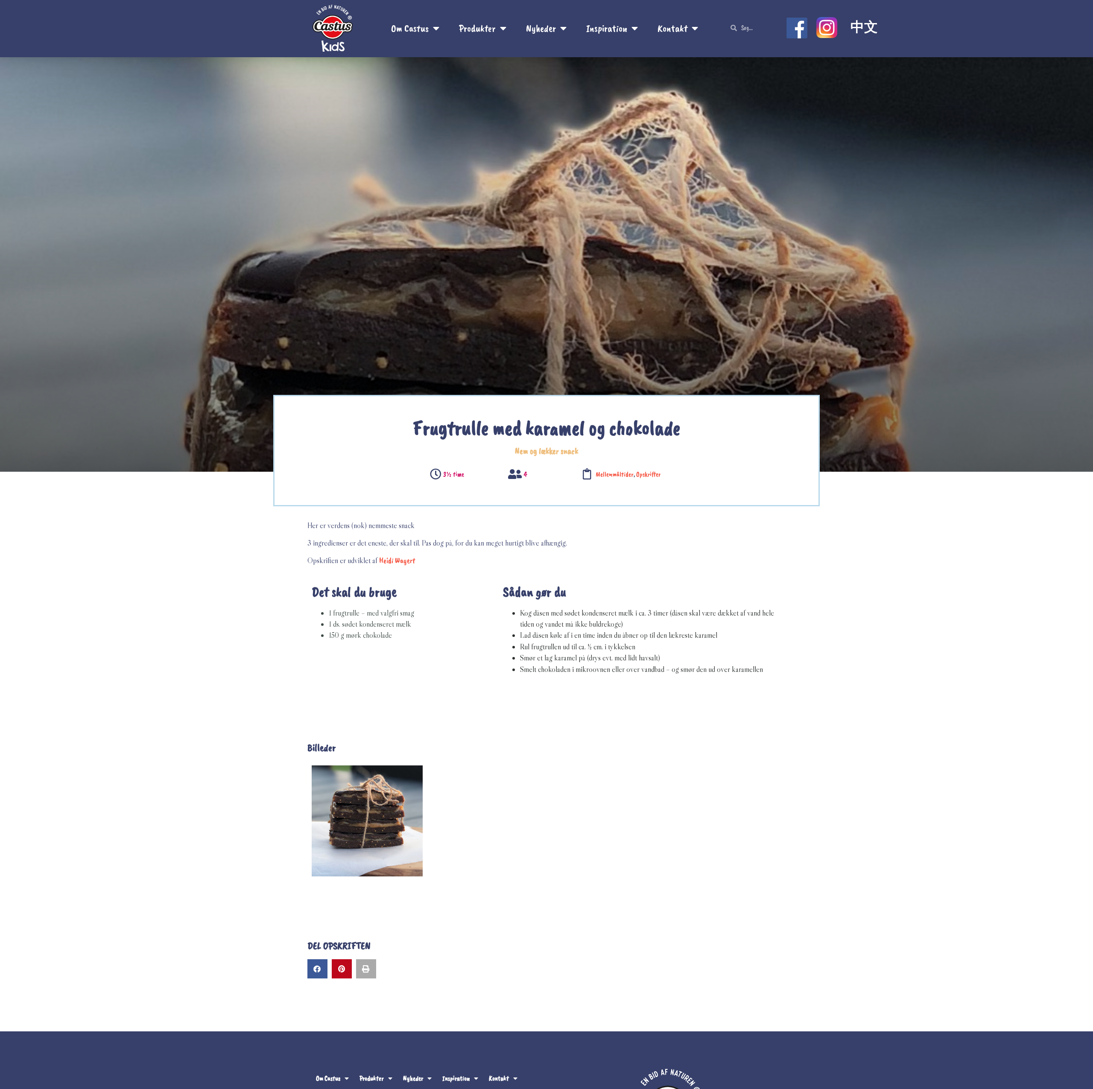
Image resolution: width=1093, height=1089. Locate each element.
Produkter (477, 28)
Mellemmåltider (615, 474)
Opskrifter (648, 474)
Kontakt (672, 28)
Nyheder (541, 28)
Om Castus (410, 28)
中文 (864, 27)
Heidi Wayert (397, 560)
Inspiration (606, 28)
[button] (317, 968)
